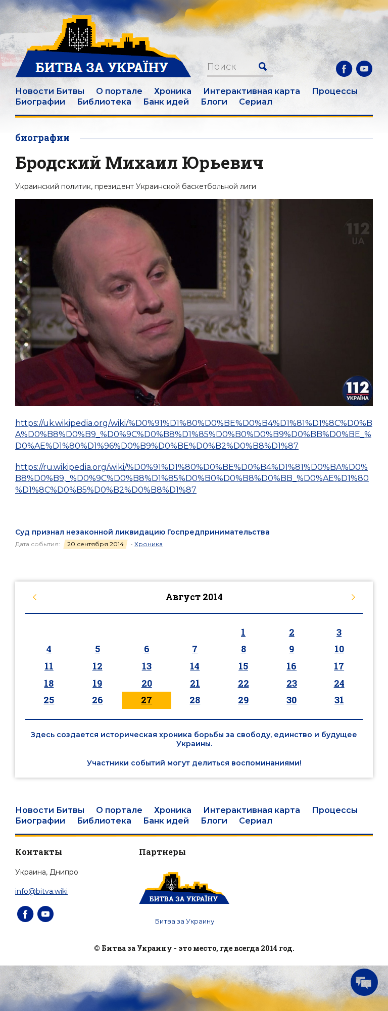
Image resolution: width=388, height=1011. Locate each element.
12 (97, 666)
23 (291, 683)
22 (243, 683)
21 (195, 683)
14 (195, 666)
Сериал (255, 102)
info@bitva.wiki (41, 891)
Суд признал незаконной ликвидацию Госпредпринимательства (142, 532)
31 (339, 700)
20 (146, 683)
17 (339, 666)
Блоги (214, 102)
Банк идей (166, 102)
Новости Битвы (49, 91)
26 (97, 700)
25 (48, 700)
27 (146, 700)
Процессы (335, 91)
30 (291, 700)
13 (147, 666)
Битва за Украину (184, 921)
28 (194, 700)
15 (243, 666)
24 (339, 683)
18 (49, 683)
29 (243, 700)
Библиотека (104, 102)
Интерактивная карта (251, 91)
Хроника (172, 91)
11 (49, 666)
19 (97, 683)
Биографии (40, 102)
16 (291, 666)
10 (339, 649)
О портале (119, 91)
